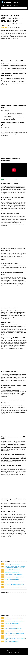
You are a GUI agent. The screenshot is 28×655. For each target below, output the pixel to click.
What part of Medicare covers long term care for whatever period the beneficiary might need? (15, 567)
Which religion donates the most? (12, 635)
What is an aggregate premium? (12, 641)
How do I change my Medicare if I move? (13, 574)
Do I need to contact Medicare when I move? (14, 584)
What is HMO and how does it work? (12, 569)
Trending (3, 5)
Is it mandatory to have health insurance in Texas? (15, 586)
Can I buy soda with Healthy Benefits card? (14, 630)
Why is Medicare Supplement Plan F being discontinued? (14, 618)
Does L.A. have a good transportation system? (14, 633)
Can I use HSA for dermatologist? (12, 623)
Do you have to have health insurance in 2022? (15, 582)
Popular (9, 5)
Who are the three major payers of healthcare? (15, 621)
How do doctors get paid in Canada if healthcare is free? (15, 639)
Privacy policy (17, 652)
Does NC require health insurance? (12, 564)
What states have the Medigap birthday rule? (14, 577)
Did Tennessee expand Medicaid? (12, 572)
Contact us (15, 5)
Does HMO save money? (10, 626)
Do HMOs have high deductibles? (12, 579)
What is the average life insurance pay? (13, 628)
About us (10, 652)
